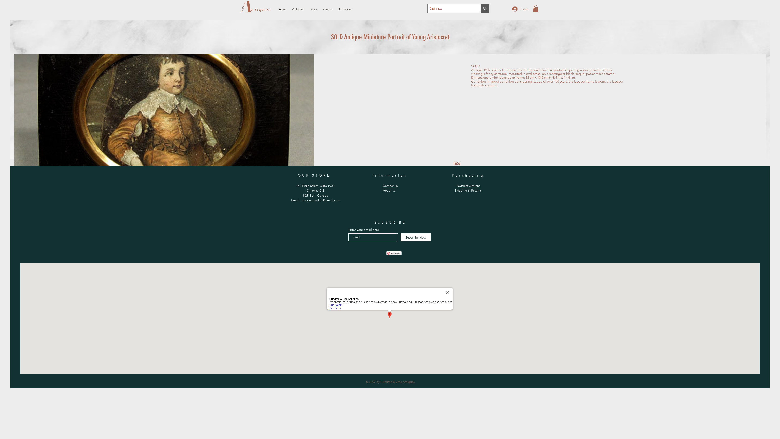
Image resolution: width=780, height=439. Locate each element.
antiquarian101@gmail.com (321, 200)
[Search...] (485, 8)
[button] (535, 8)
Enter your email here (363, 229)
